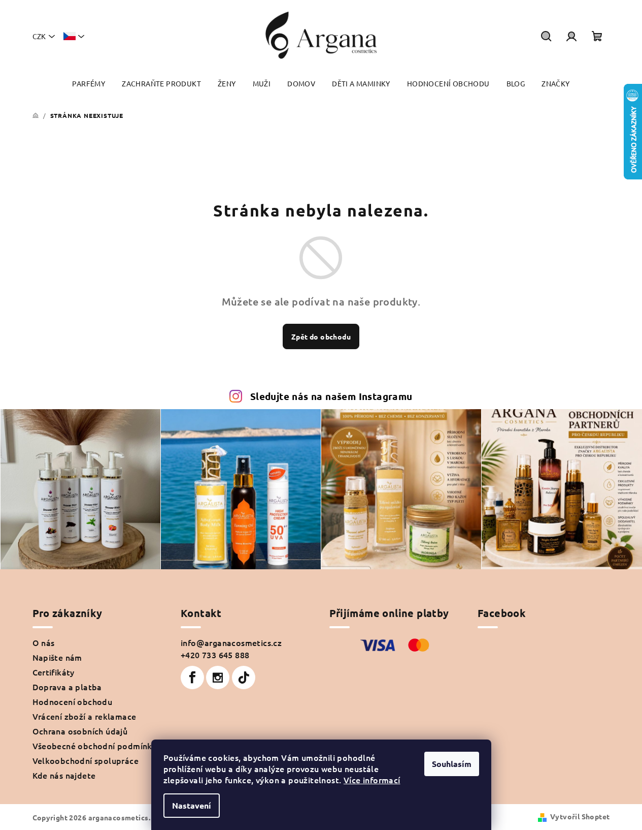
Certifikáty (53, 672)
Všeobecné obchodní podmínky (94, 745)
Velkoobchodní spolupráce (85, 760)
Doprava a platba (67, 686)
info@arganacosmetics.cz (231, 642)
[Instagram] (217, 677)
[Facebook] (192, 677)
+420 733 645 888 (215, 654)
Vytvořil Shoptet (580, 816)
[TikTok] (243, 677)
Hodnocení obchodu (72, 701)
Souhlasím (451, 763)
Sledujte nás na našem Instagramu (331, 396)
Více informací (372, 779)
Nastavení (191, 805)
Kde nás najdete (64, 775)
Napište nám (57, 657)
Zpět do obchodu (321, 336)
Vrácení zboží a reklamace (84, 716)
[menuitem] (88, 84)
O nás (43, 642)
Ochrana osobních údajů (80, 730)
